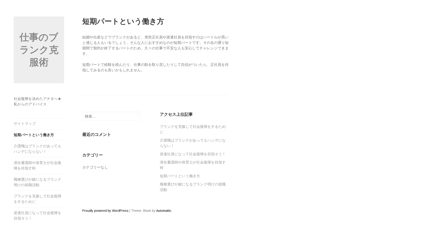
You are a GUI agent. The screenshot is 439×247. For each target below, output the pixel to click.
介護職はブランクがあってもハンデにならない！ (37, 148)
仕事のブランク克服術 (39, 50)
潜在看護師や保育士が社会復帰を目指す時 (37, 165)
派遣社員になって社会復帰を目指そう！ (37, 215)
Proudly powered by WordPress (105, 210)
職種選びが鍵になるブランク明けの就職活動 (37, 182)
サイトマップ (25, 124)
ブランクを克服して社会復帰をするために (37, 199)
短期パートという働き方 (34, 135)
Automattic (163, 210)
